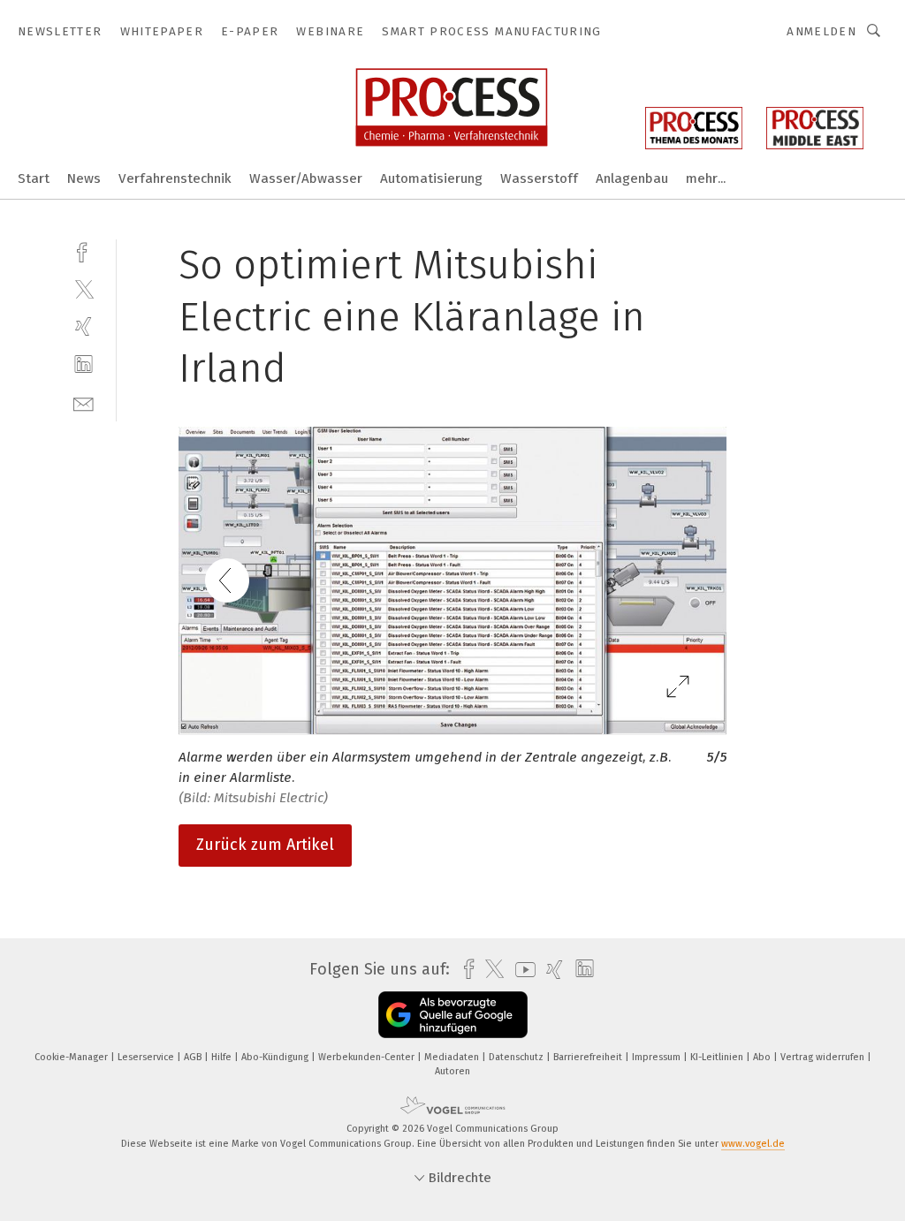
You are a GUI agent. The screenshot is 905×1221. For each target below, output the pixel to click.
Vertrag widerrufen (823, 1057)
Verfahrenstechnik (175, 178)
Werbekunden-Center (367, 1057)
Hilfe (222, 1057)
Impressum (657, 1057)
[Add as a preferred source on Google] (453, 1014)
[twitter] (83, 288)
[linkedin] (83, 364)
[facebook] (83, 250)
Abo (763, 1057)
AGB (194, 1057)
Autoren (452, 1071)
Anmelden (821, 31)
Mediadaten (453, 1057)
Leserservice (147, 1057)
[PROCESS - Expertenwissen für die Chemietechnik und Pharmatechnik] (33, 177)
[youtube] (521, 970)
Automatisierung (431, 178)
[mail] (83, 402)
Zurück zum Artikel (265, 844)
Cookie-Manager (72, 1057)
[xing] (83, 326)
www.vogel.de (753, 1143)
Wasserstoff (539, 178)
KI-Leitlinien (718, 1057)
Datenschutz (517, 1057)
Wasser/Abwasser (305, 178)
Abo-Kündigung (276, 1057)
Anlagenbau (632, 178)
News (84, 178)
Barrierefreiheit (589, 1057)
